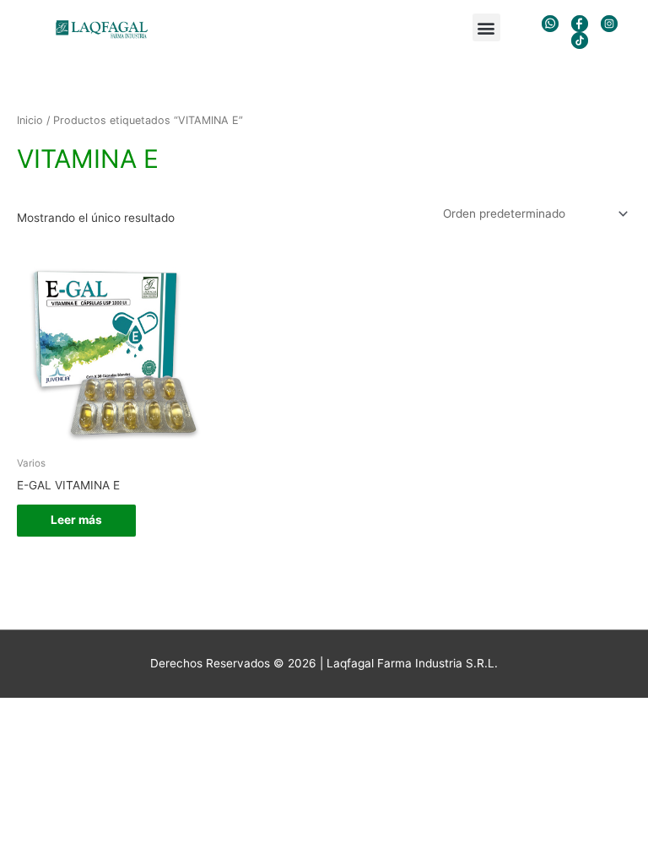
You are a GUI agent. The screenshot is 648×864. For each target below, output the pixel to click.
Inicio (30, 120)
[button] (486, 27)
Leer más (76, 519)
